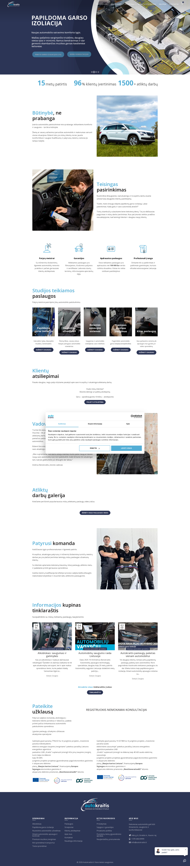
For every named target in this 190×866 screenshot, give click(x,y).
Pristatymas (101, 824)
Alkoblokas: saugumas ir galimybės (52, 654)
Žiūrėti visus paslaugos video (95, 513)
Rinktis (93, 448)
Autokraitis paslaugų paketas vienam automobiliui (138, 654)
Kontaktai (174, 4)
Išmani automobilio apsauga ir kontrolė (45, 835)
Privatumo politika (104, 830)
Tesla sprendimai (39, 846)
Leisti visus (126, 448)
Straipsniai (69, 827)
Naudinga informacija (73, 841)
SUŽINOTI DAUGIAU (43, 350)
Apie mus (68, 834)
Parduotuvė (101, 4)
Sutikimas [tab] (62, 424)
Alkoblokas (116, 4)
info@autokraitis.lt (139, 842)
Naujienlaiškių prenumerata (108, 839)
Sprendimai (129, 4)
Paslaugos (69, 824)
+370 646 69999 (137, 839)
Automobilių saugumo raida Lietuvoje (95, 654)
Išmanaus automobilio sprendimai (52, 649)
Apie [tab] (128, 424)
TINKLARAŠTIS (95, 692)
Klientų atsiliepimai (147, 4)
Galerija (162, 4)
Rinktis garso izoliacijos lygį (48, 54)
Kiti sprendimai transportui (43, 842)
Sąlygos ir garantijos (105, 827)
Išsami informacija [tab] (95, 424)
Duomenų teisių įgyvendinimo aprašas (109, 835)
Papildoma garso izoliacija (43, 827)
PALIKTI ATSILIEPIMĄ (95, 402)
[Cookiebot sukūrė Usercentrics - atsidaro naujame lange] (132, 416)
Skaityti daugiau (52, 676)
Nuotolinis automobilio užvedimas (46, 830)
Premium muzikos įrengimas (44, 839)
